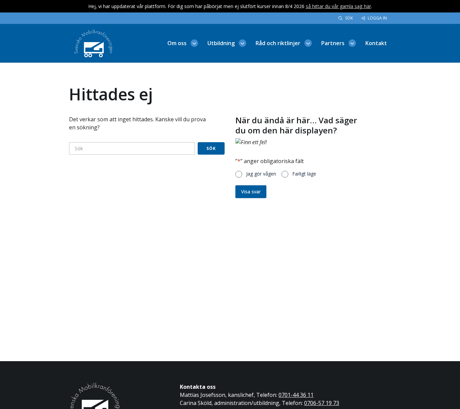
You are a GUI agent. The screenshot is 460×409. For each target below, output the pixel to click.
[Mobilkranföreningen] (93, 42)
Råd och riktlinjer (278, 43)
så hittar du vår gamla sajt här (338, 6)
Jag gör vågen (261, 173)
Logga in (377, 18)
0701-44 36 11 (296, 395)
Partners (332, 43)
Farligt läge (304, 173)
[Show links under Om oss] (194, 43)
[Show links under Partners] (352, 43)
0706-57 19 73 (321, 403)
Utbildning (221, 43)
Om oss (177, 43)
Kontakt (376, 43)
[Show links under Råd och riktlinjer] (308, 43)
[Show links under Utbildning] (242, 43)
